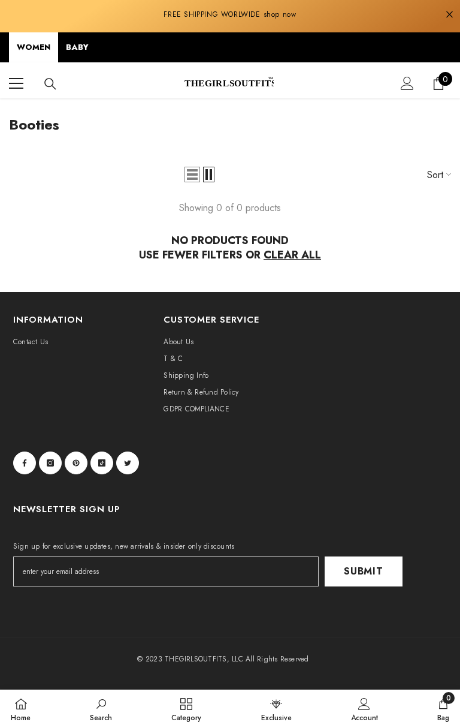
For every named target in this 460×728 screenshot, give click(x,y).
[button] (192, 174)
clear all (292, 255)
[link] (101, 709)
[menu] (16, 83)
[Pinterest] (76, 463)
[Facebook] (24, 463)
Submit (363, 571)
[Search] (50, 84)
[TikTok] (101, 463)
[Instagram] (50, 463)
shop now (280, 14)
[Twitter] (127, 463)
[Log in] (407, 83)
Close (449, 14)
